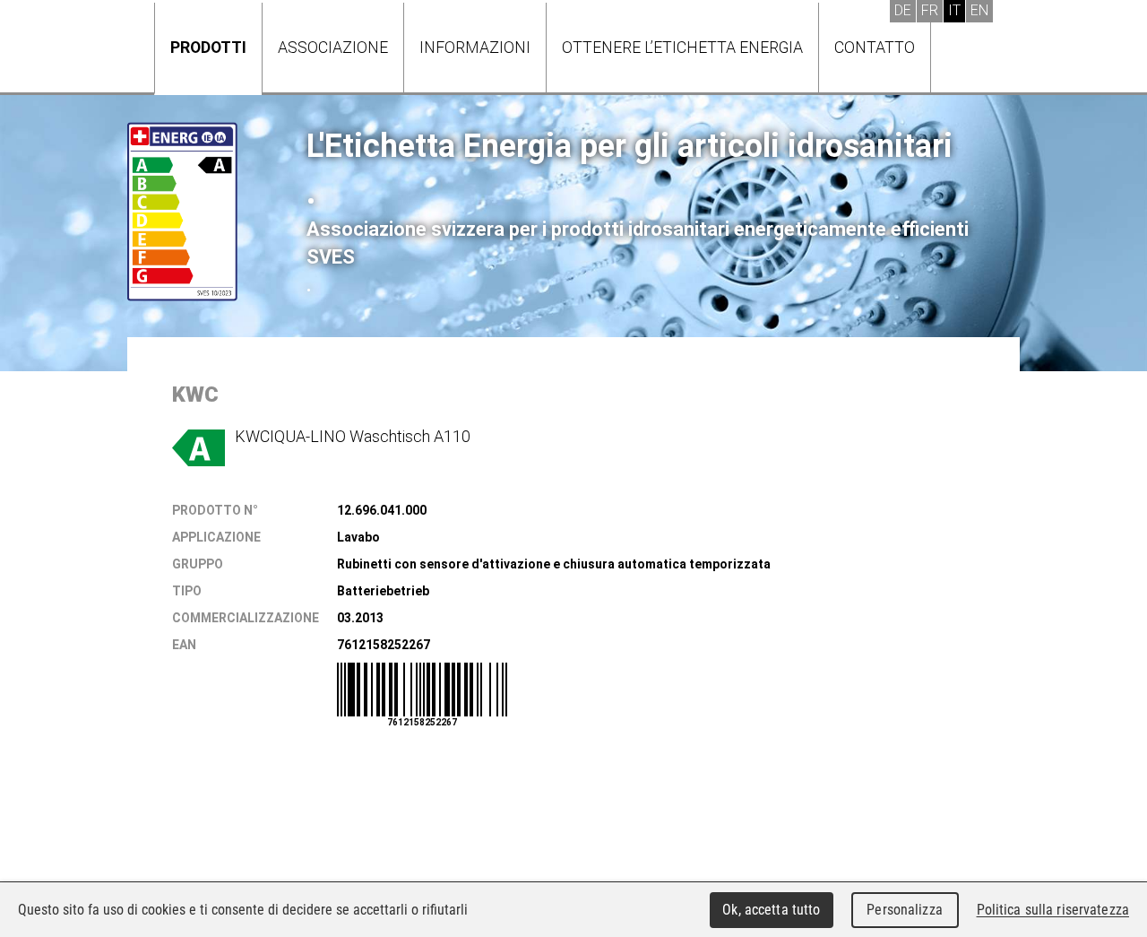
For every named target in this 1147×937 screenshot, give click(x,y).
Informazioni (474, 47)
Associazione (333, 47)
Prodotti (208, 47)
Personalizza (905, 909)
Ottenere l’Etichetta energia (682, 47)
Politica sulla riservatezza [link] (1053, 909)
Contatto (874, 47)
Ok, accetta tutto (771, 909)
